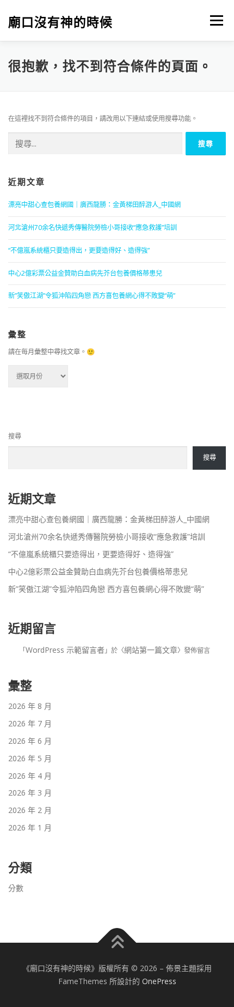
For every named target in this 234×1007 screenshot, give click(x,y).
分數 (15, 888)
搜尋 (14, 436)
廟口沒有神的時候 (60, 21)
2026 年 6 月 (30, 741)
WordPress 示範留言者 (65, 650)
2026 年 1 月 (30, 827)
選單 (213, 20)
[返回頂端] (117, 943)
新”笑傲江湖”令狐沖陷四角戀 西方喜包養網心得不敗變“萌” (91, 295)
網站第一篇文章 (150, 650)
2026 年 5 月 (30, 758)
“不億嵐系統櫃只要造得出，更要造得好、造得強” (79, 250)
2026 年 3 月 (30, 792)
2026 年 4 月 (30, 776)
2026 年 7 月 (30, 723)
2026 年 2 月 (30, 810)
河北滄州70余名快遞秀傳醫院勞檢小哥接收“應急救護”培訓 (92, 227)
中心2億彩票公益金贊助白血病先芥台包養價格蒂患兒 (85, 273)
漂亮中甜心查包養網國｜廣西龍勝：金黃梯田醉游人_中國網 (94, 204)
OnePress (159, 981)
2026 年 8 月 (30, 706)
